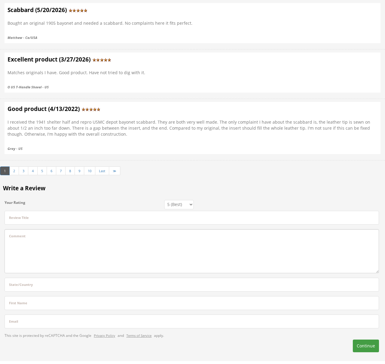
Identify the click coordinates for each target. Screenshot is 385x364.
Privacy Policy (104, 335)
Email (13, 321)
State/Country (21, 284)
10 (89, 171)
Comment (17, 236)
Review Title (19, 217)
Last (102, 171)
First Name (18, 303)
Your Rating (15, 202)
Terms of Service (139, 335)
